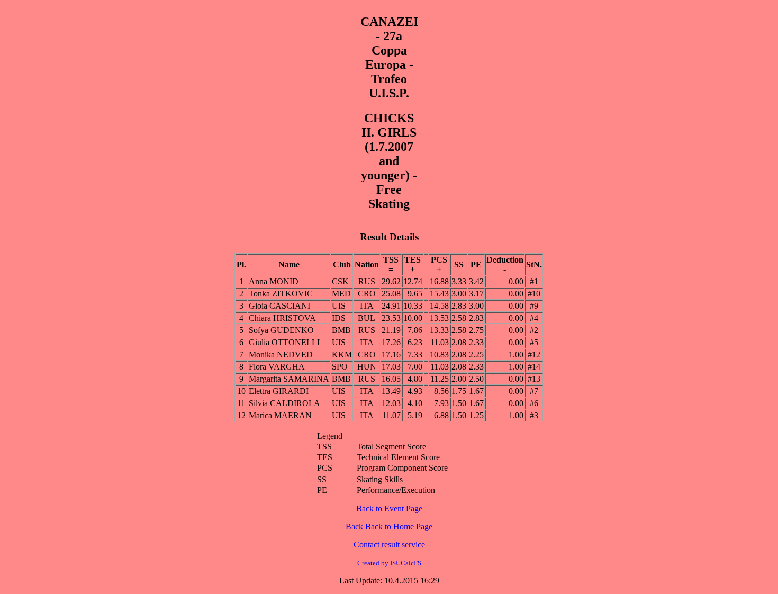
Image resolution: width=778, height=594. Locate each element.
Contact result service (389, 544)
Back (354, 526)
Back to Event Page (389, 508)
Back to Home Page (398, 526)
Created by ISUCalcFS (389, 563)
